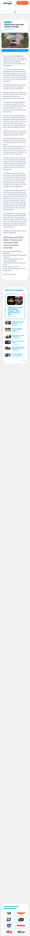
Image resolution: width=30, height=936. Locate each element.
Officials (19, 356)
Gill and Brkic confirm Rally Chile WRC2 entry (18, 336)
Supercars (20, 325)
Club (15, 316)
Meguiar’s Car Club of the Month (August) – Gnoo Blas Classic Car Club (15, 310)
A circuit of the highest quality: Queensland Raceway (17, 330)
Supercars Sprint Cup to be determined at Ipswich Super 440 (18, 323)
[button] (15, 12)
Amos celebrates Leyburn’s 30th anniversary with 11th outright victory (18, 348)
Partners (23, 356)
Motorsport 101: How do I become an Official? (18, 354)
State (19, 332)
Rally (19, 338)
